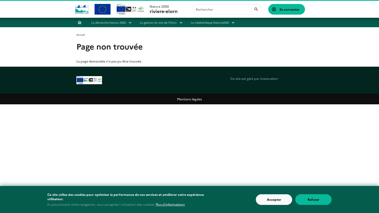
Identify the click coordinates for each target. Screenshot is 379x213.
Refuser (313, 199)
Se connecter (290, 9)
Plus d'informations (170, 204)
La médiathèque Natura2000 (210, 22)
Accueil (79, 22)
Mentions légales (189, 99)
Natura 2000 (164, 9)
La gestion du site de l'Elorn (158, 22)
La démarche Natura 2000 (108, 22)
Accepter (274, 199)
